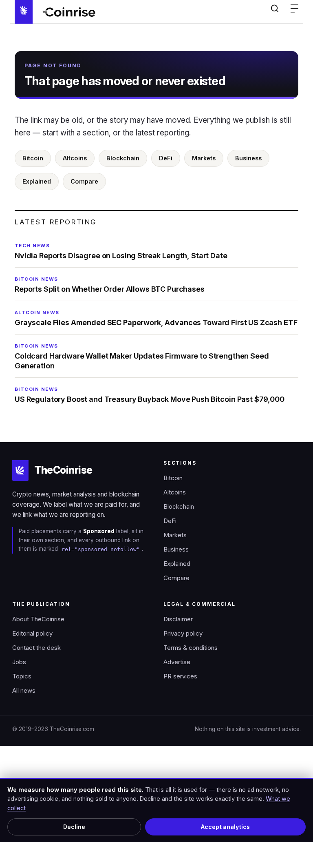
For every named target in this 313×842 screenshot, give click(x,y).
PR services (180, 676)
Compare (84, 181)
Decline (74, 827)
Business (248, 158)
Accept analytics (225, 827)
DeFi (165, 158)
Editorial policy (32, 633)
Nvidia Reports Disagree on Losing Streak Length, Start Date (121, 251)
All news (23, 690)
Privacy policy (183, 633)
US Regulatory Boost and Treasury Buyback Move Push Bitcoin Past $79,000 (149, 394)
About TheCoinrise (38, 619)
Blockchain (122, 158)
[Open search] (274, 8)
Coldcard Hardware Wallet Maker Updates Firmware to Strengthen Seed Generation (142, 356)
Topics (21, 676)
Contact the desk (36, 647)
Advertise (176, 662)
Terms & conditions (190, 647)
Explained (36, 181)
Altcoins (75, 158)
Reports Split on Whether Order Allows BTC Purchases (110, 284)
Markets (204, 158)
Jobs (19, 662)
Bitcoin (32, 158)
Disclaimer (178, 619)
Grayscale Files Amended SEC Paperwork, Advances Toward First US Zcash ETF (156, 318)
